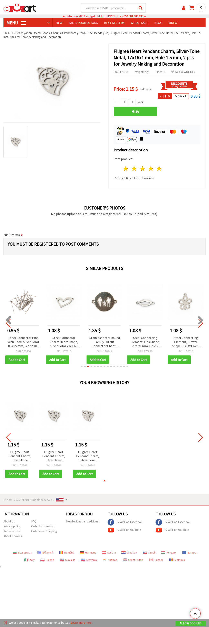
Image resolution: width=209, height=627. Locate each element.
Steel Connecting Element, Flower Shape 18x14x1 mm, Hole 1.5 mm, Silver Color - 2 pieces (185, 342)
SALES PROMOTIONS (83, 23)
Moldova (180, 560)
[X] (5, 623)
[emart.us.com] (19, 8)
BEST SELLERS (114, 23)
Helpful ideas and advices (82, 521)
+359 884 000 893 (132, 16)
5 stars (159, 168)
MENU (13, 23)
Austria (111, 552)
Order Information (42, 526)
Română (69, 552)
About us (9, 521)
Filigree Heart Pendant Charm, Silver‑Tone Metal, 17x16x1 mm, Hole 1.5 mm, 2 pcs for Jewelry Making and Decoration (19, 456)
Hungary (172, 552)
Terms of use (11, 531)
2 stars (134, 168)
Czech (152, 552)
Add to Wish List (185, 71)
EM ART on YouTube (128, 530)
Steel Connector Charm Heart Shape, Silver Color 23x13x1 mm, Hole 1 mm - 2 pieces (64, 342)
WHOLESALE (139, 23)
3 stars (142, 168)
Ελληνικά (47, 552)
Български (24, 552)
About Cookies (12, 536)
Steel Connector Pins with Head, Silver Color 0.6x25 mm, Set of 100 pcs (23, 342)
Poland (50, 560)
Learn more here (81, 623)
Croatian (132, 552)
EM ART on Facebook (129, 522)
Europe (192, 552)
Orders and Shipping (44, 531)
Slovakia (70, 560)
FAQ (33, 521)
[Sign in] (183, 8)
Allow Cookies (190, 623)
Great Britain (135, 560)
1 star (126, 168)
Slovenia (91, 560)
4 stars (151, 168)
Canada (159, 560)
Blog (158, 23)
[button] (81, 366)
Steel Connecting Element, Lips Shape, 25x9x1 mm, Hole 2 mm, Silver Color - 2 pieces (145, 342)
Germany (90, 552)
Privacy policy (12, 526)
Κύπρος (112, 560)
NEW (59, 23)
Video (172, 23)
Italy (32, 560)
